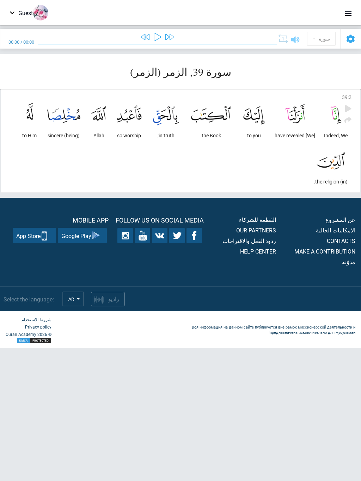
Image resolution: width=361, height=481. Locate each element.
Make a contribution (324, 251)
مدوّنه (348, 262)
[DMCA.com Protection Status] (28, 340)
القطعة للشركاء (257, 219)
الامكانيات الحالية (335, 230)
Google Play (76, 235)
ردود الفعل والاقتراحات (249, 240)
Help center (258, 251)
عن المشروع (340, 219)
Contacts (341, 240)
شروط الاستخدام (36, 319)
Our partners (256, 230)
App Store (28, 235)
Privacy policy (38, 327)
